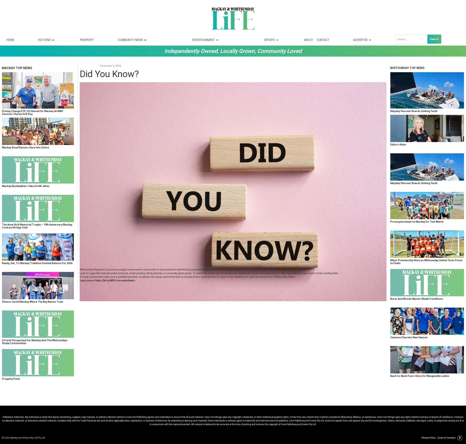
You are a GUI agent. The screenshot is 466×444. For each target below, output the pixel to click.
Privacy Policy (429, 437)
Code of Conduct (446, 437)
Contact (323, 40)
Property (87, 40)
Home (10, 40)
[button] (47, 40)
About (308, 40)
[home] (233, 18)
